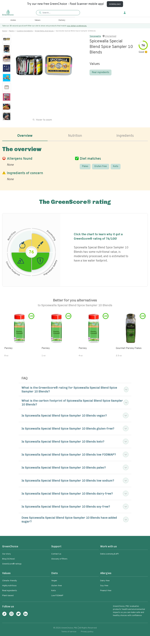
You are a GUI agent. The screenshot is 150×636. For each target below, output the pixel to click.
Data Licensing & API (109, 554)
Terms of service (68, 631)
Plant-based (7, 595)
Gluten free (100, 166)
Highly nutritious (9, 585)
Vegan (54, 580)
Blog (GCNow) (8, 559)
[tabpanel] (75, 162)
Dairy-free (105, 580)
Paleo (85, 166)
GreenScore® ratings (12, 564)
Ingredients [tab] (125, 136)
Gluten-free (56, 585)
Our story (6, 554)
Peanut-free (105, 590)
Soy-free (104, 585)
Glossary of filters (59, 559)
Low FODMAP (57, 595)
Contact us (56, 554)
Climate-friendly (9, 580)
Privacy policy (87, 631)
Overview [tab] (25, 136)
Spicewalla (95, 36)
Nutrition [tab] (75, 136)
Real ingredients (100, 72)
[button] (58, 12)
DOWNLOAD (115, 4)
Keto (115, 166)
